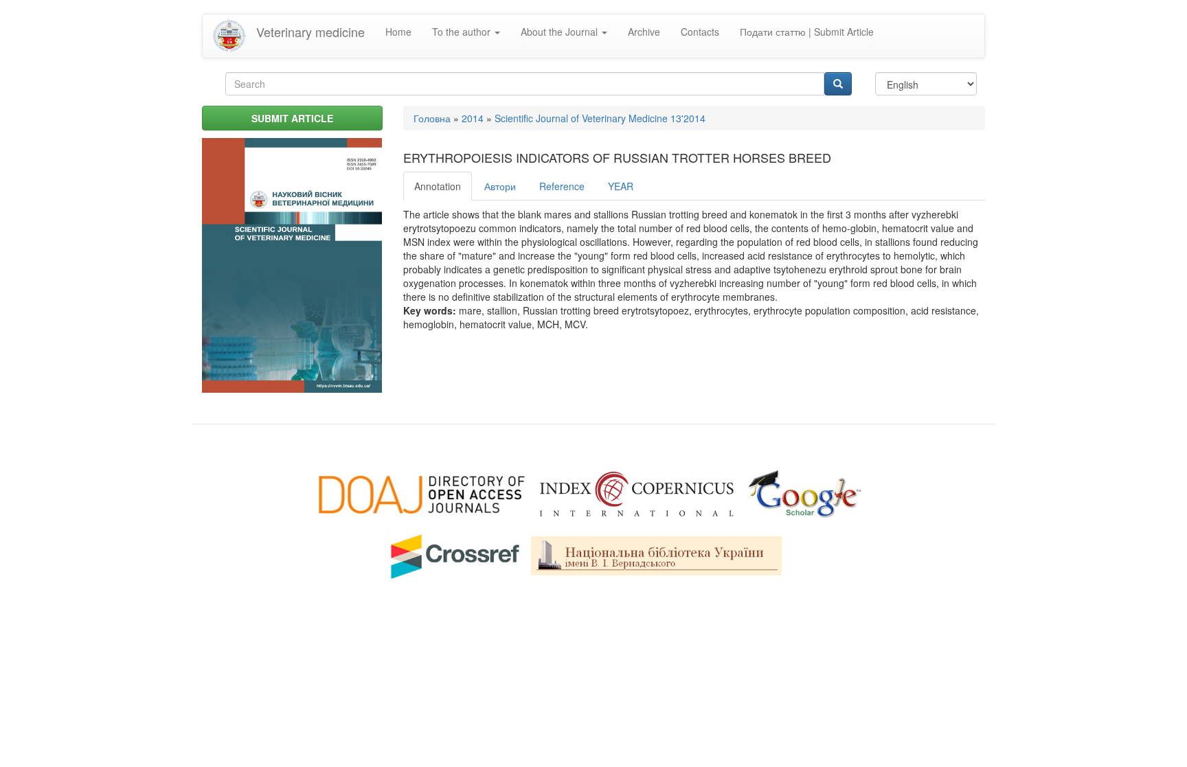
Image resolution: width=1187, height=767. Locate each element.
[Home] (234, 36)
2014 (473, 118)
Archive (644, 31)
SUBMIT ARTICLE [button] (292, 118)
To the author (462, 31)
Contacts (700, 31)
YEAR (620, 186)
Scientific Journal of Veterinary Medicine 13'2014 (600, 118)
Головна (432, 118)
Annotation (437, 186)
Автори (500, 186)
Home (398, 31)
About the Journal (560, 31)
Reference (562, 186)
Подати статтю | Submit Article (807, 31)
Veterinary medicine (310, 32)
